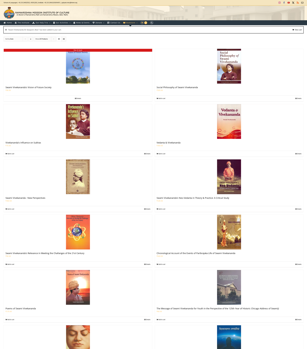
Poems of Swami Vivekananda (21, 308)
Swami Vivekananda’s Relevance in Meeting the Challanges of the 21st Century (45, 253)
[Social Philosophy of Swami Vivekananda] (229, 66)
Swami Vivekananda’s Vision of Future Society (28, 87)
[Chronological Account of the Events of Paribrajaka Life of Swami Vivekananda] (229, 232)
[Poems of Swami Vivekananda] (78, 287)
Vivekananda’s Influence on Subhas (23, 142)
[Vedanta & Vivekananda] (229, 121)
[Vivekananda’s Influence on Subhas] (78, 121)
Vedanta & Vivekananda (168, 142)
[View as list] (63, 39)
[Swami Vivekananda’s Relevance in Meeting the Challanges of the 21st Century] (78, 232)
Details (79, 98)
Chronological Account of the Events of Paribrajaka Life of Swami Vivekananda (196, 253)
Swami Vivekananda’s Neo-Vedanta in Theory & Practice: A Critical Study (193, 197)
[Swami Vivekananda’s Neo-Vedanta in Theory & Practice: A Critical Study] (229, 176)
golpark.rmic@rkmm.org (69, 2)
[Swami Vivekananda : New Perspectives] (78, 176)
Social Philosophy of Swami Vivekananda (177, 87)
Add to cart (161, 98)
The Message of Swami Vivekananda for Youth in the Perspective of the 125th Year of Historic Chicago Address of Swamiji (218, 308)
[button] (151, 22)
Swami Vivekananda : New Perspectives (25, 197)
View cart (298, 30)
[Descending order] (30, 39)
